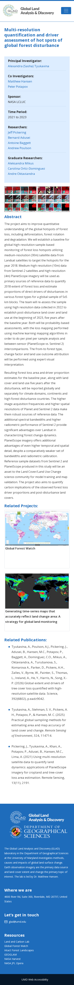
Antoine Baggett (19, 143)
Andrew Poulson (19, 148)
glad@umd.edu (17, 921)
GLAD (28, 10)
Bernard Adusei (19, 137)
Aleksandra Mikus (21, 163)
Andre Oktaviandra (21, 174)
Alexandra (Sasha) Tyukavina (28, 66)
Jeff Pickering (17, 132)
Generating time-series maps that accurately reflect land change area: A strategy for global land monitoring (32, 616)
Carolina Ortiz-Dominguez (26, 168)
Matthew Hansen (20, 81)
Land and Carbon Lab (16, 941)
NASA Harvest (12, 959)
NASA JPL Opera (13, 963)
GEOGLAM (10, 954)
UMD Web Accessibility (35, 979)
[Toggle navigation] (66, 10)
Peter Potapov (18, 86)
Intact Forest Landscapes (19, 950)
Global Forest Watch (20, 548)
